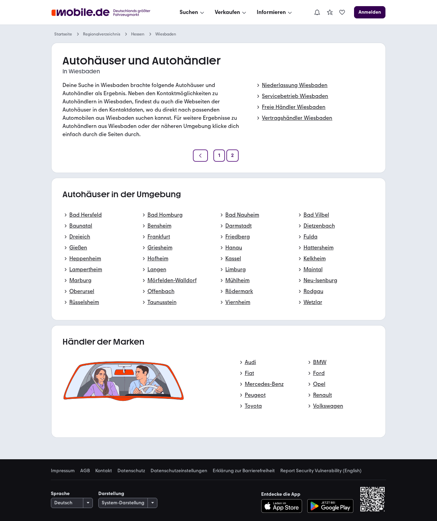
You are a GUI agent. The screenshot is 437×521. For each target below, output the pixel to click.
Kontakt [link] (103, 471)
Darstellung (111, 493)
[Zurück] (200, 155)
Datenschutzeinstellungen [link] (179, 471)
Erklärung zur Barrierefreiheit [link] (244, 471)
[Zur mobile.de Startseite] (107, 12)
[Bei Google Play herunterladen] (330, 506)
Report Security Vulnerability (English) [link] (321, 471)
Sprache (60, 493)
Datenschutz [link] (131, 471)
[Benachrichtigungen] (316, 12)
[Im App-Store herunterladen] (283, 506)
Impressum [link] (63, 471)
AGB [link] (85, 471)
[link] (330, 12)
